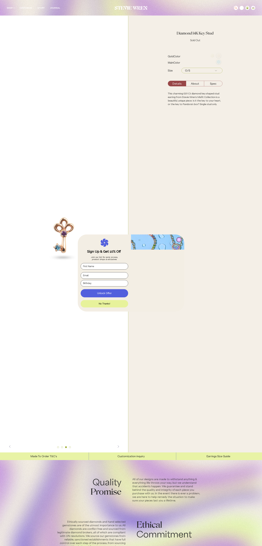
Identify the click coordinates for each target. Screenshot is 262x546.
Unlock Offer (104, 293)
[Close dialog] (179, 239)
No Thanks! (104, 303)
